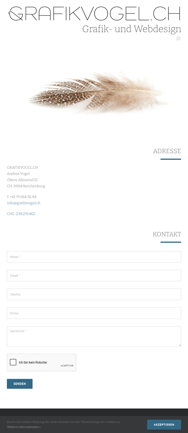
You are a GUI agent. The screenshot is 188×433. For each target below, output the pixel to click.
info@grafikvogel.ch (23, 203)
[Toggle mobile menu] (178, 38)
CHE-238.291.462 (21, 214)
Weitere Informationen (23, 427)
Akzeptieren (164, 425)
